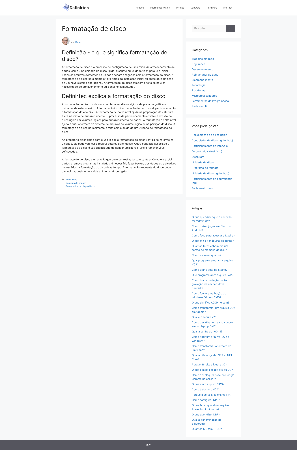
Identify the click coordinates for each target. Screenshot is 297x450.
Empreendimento (202, 79)
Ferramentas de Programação (210, 101)
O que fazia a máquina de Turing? (213, 240)
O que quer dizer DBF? (206, 414)
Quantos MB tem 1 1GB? (207, 428)
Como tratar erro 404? (206, 389)
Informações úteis (160, 7)
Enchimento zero (202, 188)
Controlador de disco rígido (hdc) (212, 140)
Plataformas (199, 90)
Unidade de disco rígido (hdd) (210, 173)
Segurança (198, 64)
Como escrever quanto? (206, 255)
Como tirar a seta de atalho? (209, 269)
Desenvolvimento (202, 69)
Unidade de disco (203, 162)
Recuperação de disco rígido (209, 134)
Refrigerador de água (205, 74)
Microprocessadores (204, 95)
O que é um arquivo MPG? (208, 384)
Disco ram (198, 156)
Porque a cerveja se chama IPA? (212, 394)
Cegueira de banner (75, 183)
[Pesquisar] (230, 28)
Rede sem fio (200, 106)
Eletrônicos (71, 179)
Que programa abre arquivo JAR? (212, 275)
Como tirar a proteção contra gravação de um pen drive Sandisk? (210, 284)
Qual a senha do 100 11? (207, 331)
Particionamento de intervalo (210, 145)
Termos (180, 7)
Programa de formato (205, 167)
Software (195, 7)
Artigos (140, 7)
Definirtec (79, 7)
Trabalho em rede (203, 58)
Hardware (212, 7)
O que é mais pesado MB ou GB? (212, 369)
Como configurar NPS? (206, 400)
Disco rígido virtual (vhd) (207, 151)
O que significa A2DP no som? (210, 302)
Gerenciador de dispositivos (80, 186)
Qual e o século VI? (204, 317)
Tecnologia (198, 85)
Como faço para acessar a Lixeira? (213, 235)
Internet (227, 7)
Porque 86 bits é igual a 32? (209, 364)
